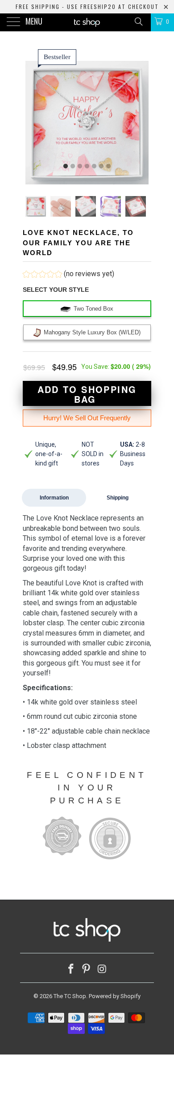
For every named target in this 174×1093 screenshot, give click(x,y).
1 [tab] (65, 166)
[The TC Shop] (87, 22)
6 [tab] (101, 166)
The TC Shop (70, 996)
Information (54, 498)
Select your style (56, 289)
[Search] (138, 21)
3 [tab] (79, 166)
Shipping (117, 498)
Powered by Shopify (115, 996)
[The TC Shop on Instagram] (102, 969)
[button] (68, 275)
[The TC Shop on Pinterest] (86, 969)
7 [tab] (108, 166)
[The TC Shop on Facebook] (71, 969)
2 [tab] (72, 166)
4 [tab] (87, 166)
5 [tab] (94, 166)
